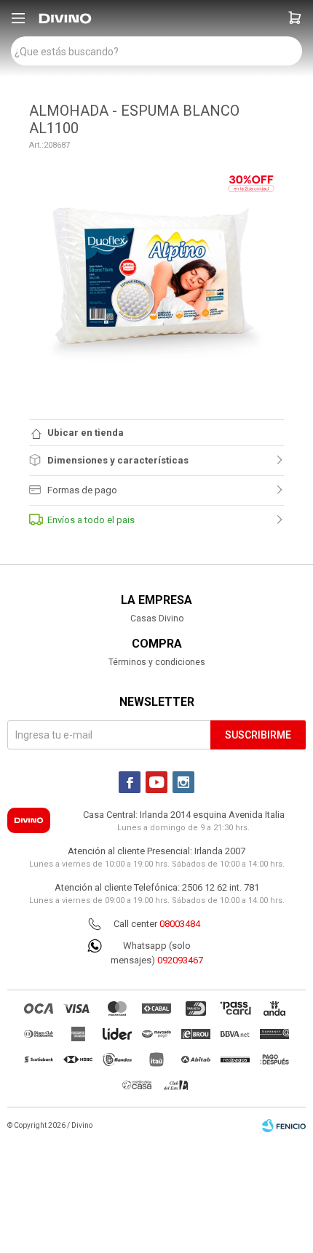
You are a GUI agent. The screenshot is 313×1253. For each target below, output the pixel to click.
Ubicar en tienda (85, 432)
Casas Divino (156, 618)
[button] (294, 18)
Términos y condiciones (156, 662)
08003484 (179, 923)
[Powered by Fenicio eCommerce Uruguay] (284, 1126)
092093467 (180, 960)
